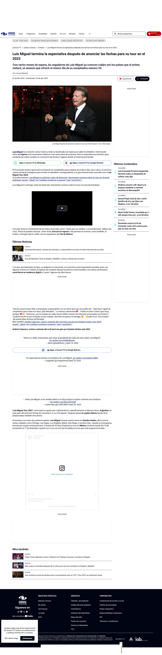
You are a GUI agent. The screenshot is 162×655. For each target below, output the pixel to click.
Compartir (144, 79)
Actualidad (121, 168)
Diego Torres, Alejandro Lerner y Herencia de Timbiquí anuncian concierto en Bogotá (57, 557)
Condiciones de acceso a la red (112, 601)
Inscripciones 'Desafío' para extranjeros (44, 40)
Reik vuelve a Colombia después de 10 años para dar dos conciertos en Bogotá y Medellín (59, 566)
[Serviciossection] (90, 596)
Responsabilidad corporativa (111, 613)
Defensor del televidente (80, 613)
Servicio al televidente (79, 625)
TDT (72, 629)
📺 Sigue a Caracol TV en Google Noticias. (64, 350)
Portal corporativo (107, 609)
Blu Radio (42, 605)
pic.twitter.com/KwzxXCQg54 (63, 402)
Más (90, 33)
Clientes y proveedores (79, 601)
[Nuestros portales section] (57, 596)
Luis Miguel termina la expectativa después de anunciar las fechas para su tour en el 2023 (82, 48)
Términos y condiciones (109, 621)
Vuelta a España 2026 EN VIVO (71, 40)
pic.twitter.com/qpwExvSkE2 (85, 358)
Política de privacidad (108, 605)
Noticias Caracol (44, 601)
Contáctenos (76, 609)
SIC (101, 617)
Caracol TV (16, 48)
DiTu (40, 617)
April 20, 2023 (75, 404)
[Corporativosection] (123, 596)
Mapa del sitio (76, 617)
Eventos (41, 48)
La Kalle (41, 613)
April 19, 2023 (72, 343)
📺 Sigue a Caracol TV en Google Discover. (87, 163)
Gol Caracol (42, 609)
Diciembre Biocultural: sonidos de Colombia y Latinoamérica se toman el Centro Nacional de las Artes (64, 250)
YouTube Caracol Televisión (95, 40)
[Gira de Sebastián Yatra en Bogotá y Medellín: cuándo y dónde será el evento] (17, 258)
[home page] (8, 34)
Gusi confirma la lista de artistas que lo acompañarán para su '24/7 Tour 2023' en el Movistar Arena (63, 575)
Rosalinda (121, 220)
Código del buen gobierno (81, 605)
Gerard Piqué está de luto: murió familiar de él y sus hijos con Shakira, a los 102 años (132, 201)
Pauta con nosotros (78, 621)
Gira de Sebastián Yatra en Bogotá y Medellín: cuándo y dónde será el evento (54, 259)
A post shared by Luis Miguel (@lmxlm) (62, 506)
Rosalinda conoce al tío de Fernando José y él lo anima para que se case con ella (132, 226)
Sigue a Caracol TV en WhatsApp (32, 163)
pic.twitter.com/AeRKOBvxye (62, 340)
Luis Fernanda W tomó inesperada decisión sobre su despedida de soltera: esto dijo (133, 174)
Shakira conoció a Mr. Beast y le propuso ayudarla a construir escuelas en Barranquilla (132, 188)
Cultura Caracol (30, 48)
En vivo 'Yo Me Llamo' (20, 40)
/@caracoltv (127, 79)
